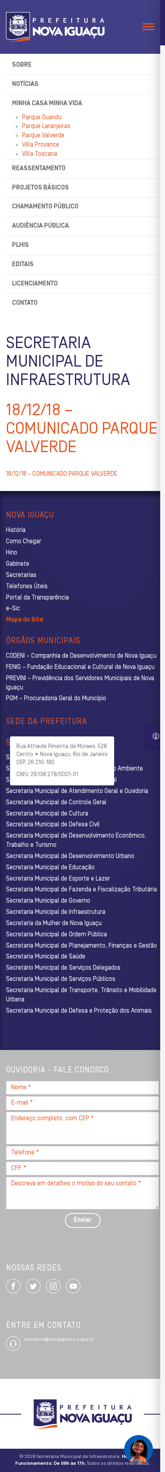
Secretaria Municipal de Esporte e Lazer (58, 879)
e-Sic (13, 609)
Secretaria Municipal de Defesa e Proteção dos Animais (79, 1011)
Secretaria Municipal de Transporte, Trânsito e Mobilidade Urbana (81, 995)
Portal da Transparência (37, 598)
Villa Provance (40, 145)
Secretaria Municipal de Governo (48, 901)
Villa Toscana (39, 154)
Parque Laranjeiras (46, 126)
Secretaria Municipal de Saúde (45, 957)
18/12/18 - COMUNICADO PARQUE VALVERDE (61, 474)
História (16, 530)
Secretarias (21, 575)
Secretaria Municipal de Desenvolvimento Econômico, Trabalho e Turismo (76, 840)
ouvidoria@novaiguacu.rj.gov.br (59, 1339)
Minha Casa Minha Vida (47, 103)
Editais (23, 264)
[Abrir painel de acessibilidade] (156, 736)
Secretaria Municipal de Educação (50, 867)
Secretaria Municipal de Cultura (47, 814)
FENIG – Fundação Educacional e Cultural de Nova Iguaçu (80, 667)
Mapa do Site (24, 620)
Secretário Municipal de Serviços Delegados (63, 968)
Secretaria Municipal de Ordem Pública (56, 935)
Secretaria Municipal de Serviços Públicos (60, 979)
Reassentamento (39, 168)
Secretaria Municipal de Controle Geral (56, 802)
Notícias (25, 84)
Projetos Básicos (40, 188)
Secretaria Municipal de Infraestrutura (55, 912)
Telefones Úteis (27, 586)
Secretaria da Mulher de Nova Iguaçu (54, 923)
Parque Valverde (43, 136)
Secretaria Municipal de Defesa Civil (53, 825)
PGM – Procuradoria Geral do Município (56, 698)
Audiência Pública (40, 226)
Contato (25, 303)
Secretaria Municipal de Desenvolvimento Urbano (70, 856)
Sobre (22, 65)
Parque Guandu (42, 117)
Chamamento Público (45, 207)
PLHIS (20, 245)
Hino (11, 553)
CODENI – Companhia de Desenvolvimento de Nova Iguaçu (81, 656)
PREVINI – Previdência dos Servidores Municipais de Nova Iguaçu (80, 683)
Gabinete (17, 564)
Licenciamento (35, 284)
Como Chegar (23, 541)
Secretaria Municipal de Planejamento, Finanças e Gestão (81, 946)
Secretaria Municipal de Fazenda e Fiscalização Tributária (81, 890)
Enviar (83, 1220)
